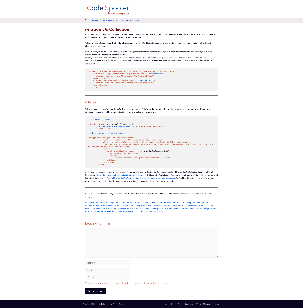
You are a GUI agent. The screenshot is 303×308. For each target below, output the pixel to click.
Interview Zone (131, 20)
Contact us (189, 304)
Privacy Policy (177, 304)
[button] (86, 20)
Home (95, 20)
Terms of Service (203, 304)
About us (216, 304)
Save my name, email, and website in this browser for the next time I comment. (129, 283)
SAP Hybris (109, 20)
